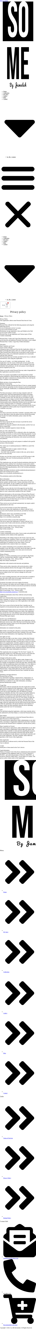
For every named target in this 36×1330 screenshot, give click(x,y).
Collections (6, 93)
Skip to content (4, 0)
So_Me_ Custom (11, 157)
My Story (5, 94)
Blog (4, 97)
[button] (18, 196)
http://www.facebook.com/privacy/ (9, 592)
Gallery (5, 96)
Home (5, 91)
